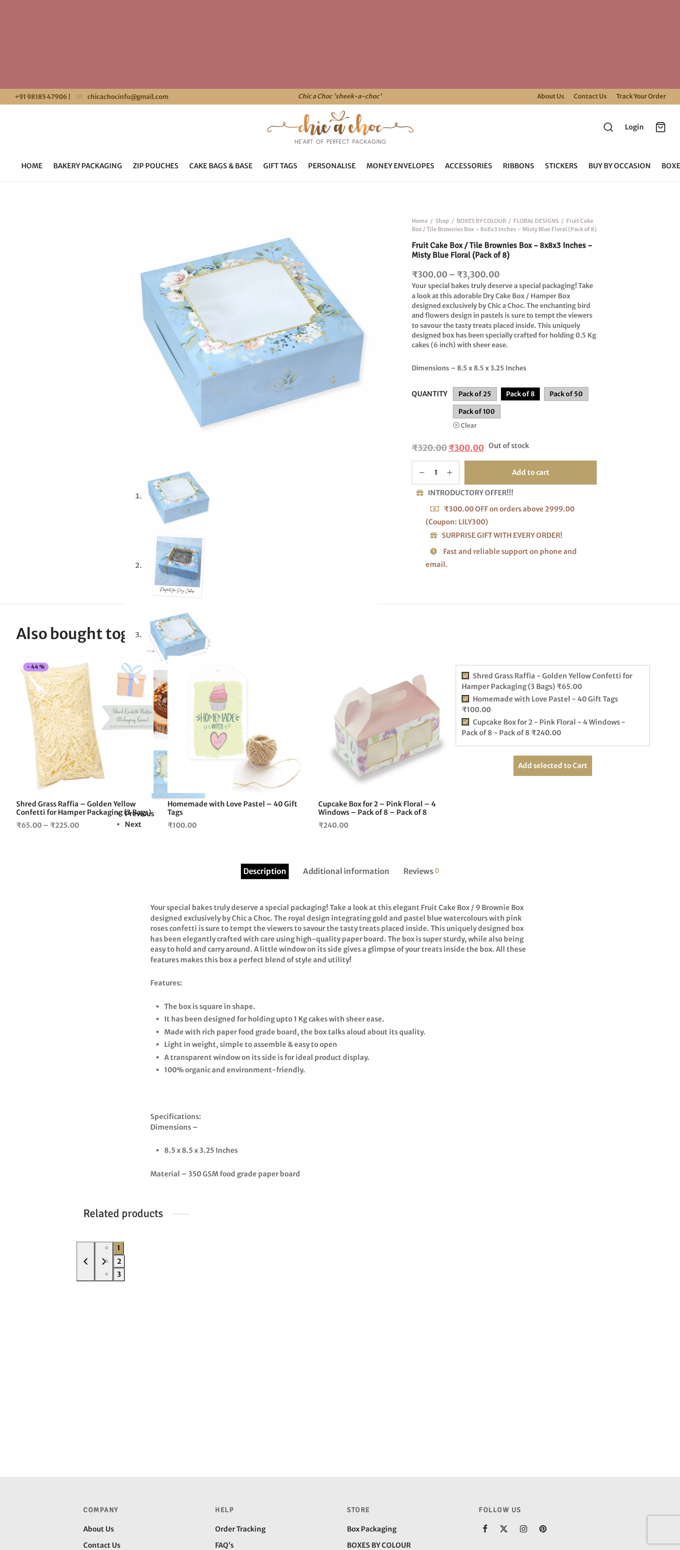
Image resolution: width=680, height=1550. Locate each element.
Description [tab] (264, 871)
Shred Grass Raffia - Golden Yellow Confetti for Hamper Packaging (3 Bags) (547, 681)
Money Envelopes (400, 165)
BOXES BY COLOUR (481, 220)
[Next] (104, 1261)
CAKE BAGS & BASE (221, 165)
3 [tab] (119, 1274)
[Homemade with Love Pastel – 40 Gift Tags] (236, 724)
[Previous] (85, 1261)
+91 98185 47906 (40, 97)
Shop (442, 220)
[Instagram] (523, 1529)
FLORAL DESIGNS (536, 220)
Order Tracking (240, 1529)
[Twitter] (504, 1529)
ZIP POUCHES (156, 165)
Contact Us (590, 96)
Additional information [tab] (346, 871)
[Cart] (660, 127)
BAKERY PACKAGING (87, 165)
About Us (550, 96)
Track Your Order (641, 96)
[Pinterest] (543, 1529)
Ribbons (518, 165)
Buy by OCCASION (619, 165)
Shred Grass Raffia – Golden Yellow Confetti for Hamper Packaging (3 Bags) (83, 808)
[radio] (475, 394)
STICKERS (561, 165)
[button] (289, 671)
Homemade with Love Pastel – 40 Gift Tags (232, 808)
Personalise (332, 165)
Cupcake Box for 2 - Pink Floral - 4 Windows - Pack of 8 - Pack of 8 (543, 727)
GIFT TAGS (280, 165)
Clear (469, 426)
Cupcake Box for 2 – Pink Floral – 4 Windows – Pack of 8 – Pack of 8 (377, 808)
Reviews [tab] (421, 871)
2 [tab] (119, 1261)
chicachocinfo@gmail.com (127, 97)
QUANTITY (429, 393)
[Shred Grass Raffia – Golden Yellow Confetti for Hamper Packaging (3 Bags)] (85, 724)
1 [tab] (118, 1247)
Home (32, 165)
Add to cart (531, 472)
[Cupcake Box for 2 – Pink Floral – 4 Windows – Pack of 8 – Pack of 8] (387, 724)
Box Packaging (371, 1529)
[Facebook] (485, 1529)
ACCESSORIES (468, 165)
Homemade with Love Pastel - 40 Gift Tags (540, 704)
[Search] (608, 127)
